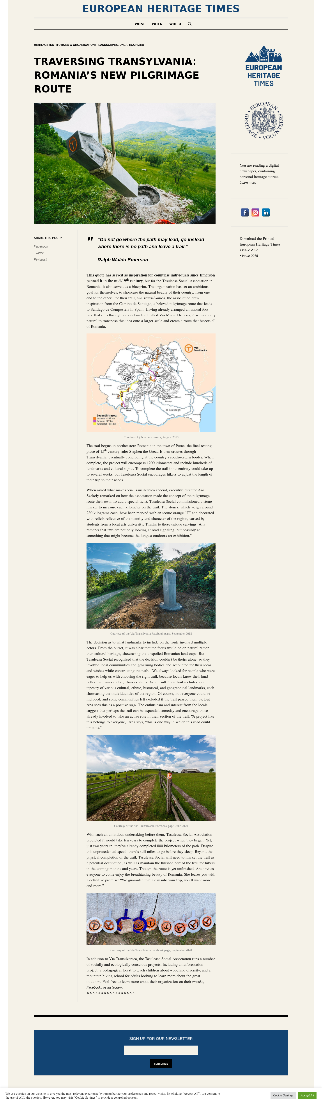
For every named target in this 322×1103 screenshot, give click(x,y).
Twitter (38, 253)
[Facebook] (245, 212)
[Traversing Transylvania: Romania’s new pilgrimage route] (125, 163)
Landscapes (108, 44)
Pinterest (40, 259)
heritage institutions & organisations (65, 44)
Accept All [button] (307, 1095)
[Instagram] (255, 212)
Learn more (248, 182)
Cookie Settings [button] (283, 1095)
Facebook (41, 246)
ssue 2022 (250, 250)
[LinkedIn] (266, 212)
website (197, 982)
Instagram (114, 987)
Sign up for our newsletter (161, 1038)
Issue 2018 (250, 256)
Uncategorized (132, 44)
